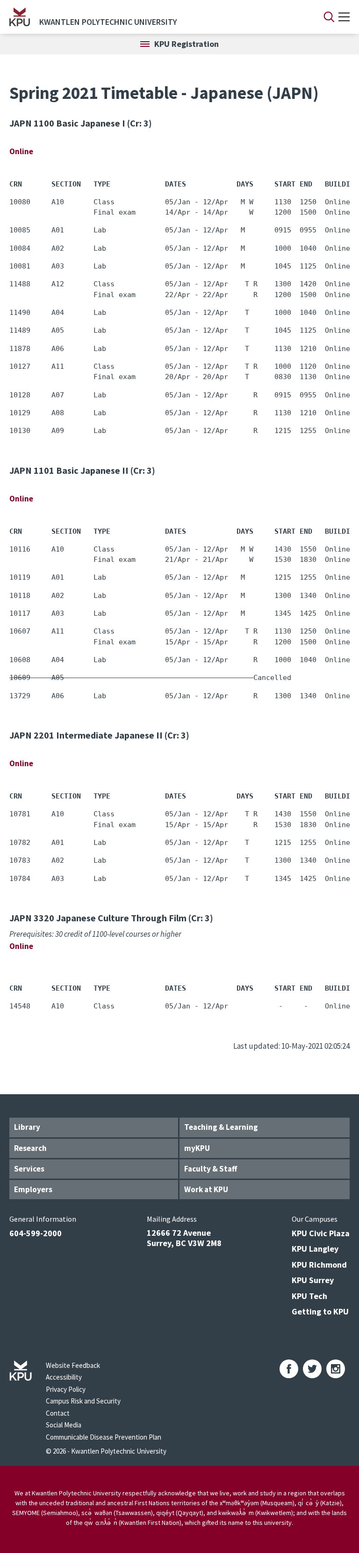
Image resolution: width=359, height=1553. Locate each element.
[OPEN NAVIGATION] (344, 16)
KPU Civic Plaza (321, 1233)
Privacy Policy (66, 1389)
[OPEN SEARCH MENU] (329, 16)
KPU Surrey (313, 1280)
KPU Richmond (319, 1264)
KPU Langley (315, 1248)
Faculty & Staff (210, 1169)
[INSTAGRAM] (335, 1368)
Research (30, 1148)
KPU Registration (186, 43)
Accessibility (64, 1377)
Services (29, 1169)
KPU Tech (309, 1296)
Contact (58, 1413)
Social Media (63, 1424)
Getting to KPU (320, 1311)
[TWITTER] (312, 1368)
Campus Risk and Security (83, 1400)
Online (21, 151)
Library (27, 1127)
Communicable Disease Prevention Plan (103, 1437)
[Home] (19, 16)
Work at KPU (206, 1189)
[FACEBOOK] (289, 1368)
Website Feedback (73, 1365)
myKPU (197, 1148)
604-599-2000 (35, 1233)
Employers (33, 1189)
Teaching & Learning (221, 1127)
